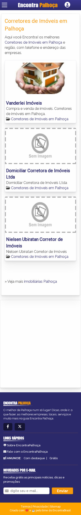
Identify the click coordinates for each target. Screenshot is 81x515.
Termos (26, 506)
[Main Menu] (4, 4)
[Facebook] (7, 426)
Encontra (38, 5)
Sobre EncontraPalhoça (23, 445)
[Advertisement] (40, 343)
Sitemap (55, 506)
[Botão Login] (67, 5)
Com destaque (34, 458)
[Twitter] (20, 426)
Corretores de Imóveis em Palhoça (33, 42)
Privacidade (40, 506)
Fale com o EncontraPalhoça (27, 451)
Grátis (54, 458)
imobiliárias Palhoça (40, 281)
